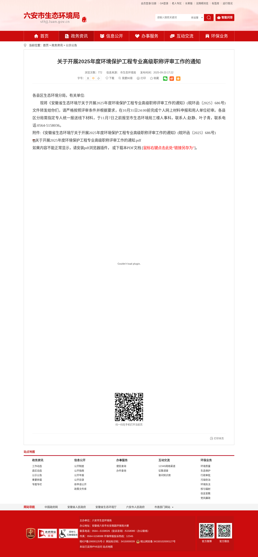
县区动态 (37, 470)
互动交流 (185, 36)
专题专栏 (37, 484)
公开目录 (79, 479)
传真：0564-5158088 (91, 536)
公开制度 (79, 466)
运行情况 (228, 3)
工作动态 (37, 466)
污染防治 (205, 479)
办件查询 (121, 470)
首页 (44, 36)
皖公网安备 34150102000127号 (158, 541)
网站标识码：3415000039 (120, 541)
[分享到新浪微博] (172, 78)
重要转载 (37, 479)
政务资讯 (79, 36)
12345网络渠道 (166, 466)
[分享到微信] (165, 78)
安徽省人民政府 (76, 506)
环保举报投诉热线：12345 (118, 536)
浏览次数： (93, 72)
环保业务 (219, 36)
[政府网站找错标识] (47, 533)
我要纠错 (127, 78)
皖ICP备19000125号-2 (92, 541)
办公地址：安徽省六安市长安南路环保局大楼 (104, 525)
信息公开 (114, 36)
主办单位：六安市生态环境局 (96, 520)
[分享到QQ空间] (178, 78)
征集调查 (163, 470)
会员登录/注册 (148, 3)
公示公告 (71, 45)
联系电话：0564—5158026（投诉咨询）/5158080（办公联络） (115, 530)
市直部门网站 (162, 506)
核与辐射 (205, 488)
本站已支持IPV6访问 (91, 546)
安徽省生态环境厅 (106, 506)
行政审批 (205, 475)
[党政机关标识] (31, 533)
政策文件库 (80, 488)
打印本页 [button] (219, 438)
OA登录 (164, 3)
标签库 (215, 3)
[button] (189, 3)
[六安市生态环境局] (52, 17)
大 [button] (88, 78)
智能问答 (227, 17)
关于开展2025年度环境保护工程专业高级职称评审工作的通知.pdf (88, 140)
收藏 (156, 78)
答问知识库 (164, 475)
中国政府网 (51, 506)
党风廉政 (205, 498)
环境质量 (205, 466)
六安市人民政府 (135, 506)
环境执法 (205, 484)
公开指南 (79, 470)
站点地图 (108, 546)
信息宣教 (205, 493)
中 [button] (93, 78)
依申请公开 (80, 484)
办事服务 (149, 36)
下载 (111, 78)
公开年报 (79, 475)
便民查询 (121, 466)
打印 (143, 78)
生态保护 (205, 470)
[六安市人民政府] (83, 20)
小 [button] (98, 78)
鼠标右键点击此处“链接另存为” (168, 148)
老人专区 (177, 3)
